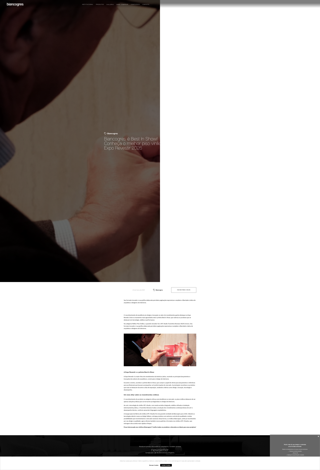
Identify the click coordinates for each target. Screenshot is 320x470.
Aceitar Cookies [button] (166, 465)
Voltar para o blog (183, 290)
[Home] (15, 4)
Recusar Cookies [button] (153, 465)
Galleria (110, 4)
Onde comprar (122, 4)
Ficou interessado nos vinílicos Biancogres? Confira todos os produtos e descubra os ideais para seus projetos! (160, 427)
